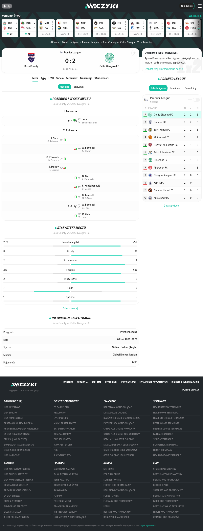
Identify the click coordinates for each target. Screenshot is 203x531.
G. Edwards (53, 141)
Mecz (35, 78)
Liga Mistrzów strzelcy (17, 469)
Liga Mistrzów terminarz (167, 407)
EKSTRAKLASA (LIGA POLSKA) (18, 423)
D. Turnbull (88, 195)
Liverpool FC (61, 418)
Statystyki (79, 87)
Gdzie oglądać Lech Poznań (118, 455)
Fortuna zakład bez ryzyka (168, 506)
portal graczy (190, 390)
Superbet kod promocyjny (168, 490)
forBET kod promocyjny (117, 485)
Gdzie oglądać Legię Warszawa (120, 450)
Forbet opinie (111, 495)
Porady (58, 495)
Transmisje (86, 78)
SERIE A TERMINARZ (163, 439)
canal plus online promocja (119, 428)
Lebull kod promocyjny (166, 511)
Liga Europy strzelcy (16, 474)
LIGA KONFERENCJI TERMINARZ (168, 418)
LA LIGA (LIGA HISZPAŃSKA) (17, 434)
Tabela (60, 78)
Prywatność (128, 382)
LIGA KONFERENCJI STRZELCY (18, 479)
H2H (51, 78)
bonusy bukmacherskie (116, 517)
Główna (55, 42)
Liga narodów (11, 455)
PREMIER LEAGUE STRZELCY (17, 490)
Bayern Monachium (64, 428)
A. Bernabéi (88, 147)
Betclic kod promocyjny (167, 479)
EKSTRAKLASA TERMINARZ (166, 423)
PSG (55, 450)
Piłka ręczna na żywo (66, 474)
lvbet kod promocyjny (166, 501)
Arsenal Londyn (62, 434)
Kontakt (68, 382)
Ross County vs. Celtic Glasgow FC (120, 42)
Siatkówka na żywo (64, 469)
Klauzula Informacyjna (185, 382)
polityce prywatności (147, 525)
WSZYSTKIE (195, 16)
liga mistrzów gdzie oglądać (70, 517)
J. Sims (54, 138)
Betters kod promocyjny (117, 511)
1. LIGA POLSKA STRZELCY (16, 517)
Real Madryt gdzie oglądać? (119, 490)
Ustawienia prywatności (154, 382)
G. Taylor (86, 151)
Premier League (90, 42)
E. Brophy (54, 170)
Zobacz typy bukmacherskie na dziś (164, 69)
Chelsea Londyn (62, 439)
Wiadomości (101, 78)
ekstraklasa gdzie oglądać (118, 423)
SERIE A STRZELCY (13, 501)
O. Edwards (52, 157)
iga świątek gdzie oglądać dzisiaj (121, 418)
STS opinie (108, 469)
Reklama (96, 382)
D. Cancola (53, 160)
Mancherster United (65, 423)
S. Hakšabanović (91, 185)
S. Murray (54, 166)
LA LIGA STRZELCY (13, 495)
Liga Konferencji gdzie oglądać (121, 444)
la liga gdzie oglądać (115, 412)
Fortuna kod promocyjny (167, 474)
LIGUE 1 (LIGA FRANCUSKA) (17, 450)
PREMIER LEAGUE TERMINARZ (167, 428)
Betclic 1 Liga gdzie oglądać (118, 439)
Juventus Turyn (62, 455)
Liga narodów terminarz (167, 455)
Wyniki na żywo (11, 16)
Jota (84, 119)
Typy (43, 78)
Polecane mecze (62, 501)
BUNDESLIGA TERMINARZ (165, 444)
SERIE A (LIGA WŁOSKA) (15, 439)
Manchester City (63, 444)
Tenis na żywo (61, 479)
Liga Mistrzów (12, 407)
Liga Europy (10, 412)
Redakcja (82, 382)
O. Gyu (85, 176)
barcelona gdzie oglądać (117, 407)
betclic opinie (161, 485)
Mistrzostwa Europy (65, 511)
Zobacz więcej (70, 308)
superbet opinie (112, 479)
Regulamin (111, 382)
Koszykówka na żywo (66, 485)
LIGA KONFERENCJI (13, 418)
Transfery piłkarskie (66, 506)
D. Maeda (86, 189)
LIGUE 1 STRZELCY (12, 511)
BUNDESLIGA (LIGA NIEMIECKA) (19, 444)
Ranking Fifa (61, 490)
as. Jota (86, 208)
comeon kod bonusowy (166, 517)
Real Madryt (61, 412)
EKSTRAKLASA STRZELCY (16, 485)
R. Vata (86, 214)
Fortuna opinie (111, 474)
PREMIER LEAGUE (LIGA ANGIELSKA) (21, 428)
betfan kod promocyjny (166, 495)
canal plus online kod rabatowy (121, 434)
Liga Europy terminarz (165, 412)
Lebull (106, 506)
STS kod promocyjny (164, 469)
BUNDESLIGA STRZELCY (15, 506)
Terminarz (72, 78)
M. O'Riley (87, 198)
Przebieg (64, 86)
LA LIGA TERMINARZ (163, 434)
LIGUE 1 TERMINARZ (162, 450)
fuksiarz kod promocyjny (118, 501)
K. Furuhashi (88, 179)
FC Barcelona (61, 407)
